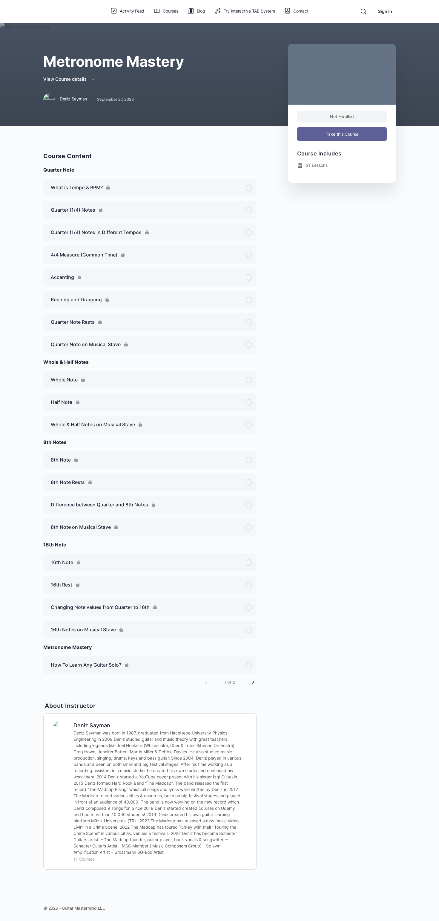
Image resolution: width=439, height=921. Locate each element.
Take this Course (342, 134)
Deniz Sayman (91, 725)
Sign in (385, 11)
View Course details (65, 79)
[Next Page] (253, 682)
